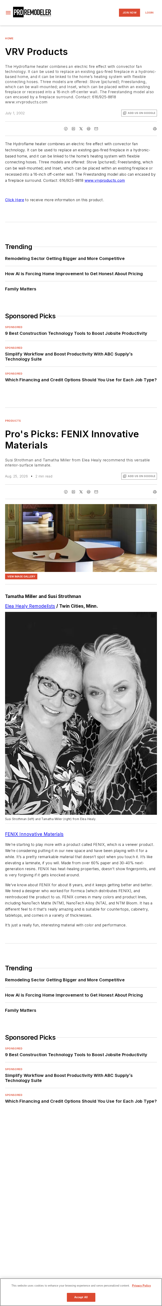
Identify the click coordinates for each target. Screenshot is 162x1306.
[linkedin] (73, 129)
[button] (8, 13)
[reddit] (88, 129)
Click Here (14, 200)
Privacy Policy (141, 1285)
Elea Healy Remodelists (30, 606)
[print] (155, 129)
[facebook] (66, 129)
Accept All (81, 1297)
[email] (96, 129)
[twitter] (81, 129)
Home (9, 38)
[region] (81, 1292)
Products (13, 420)
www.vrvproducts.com (105, 180)
